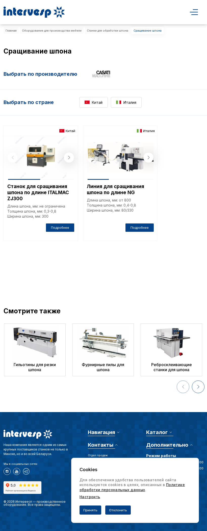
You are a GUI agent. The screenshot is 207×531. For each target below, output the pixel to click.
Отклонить (118, 510)
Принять (90, 510)
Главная (11, 30)
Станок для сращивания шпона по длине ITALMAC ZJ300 (38, 192)
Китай (97, 102)
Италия (129, 102)
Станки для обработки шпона (107, 30)
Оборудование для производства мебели (52, 30)
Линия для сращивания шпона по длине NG (115, 189)
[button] (69, 158)
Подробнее (60, 227)
